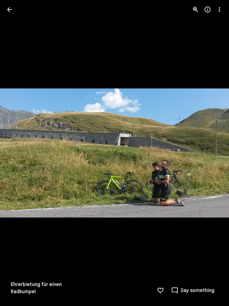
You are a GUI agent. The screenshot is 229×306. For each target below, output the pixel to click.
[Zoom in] (196, 10)
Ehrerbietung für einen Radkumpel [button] (36, 288)
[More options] (219, 10)
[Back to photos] (9, 9)
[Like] (160, 290)
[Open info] (207, 10)
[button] (16, 153)
